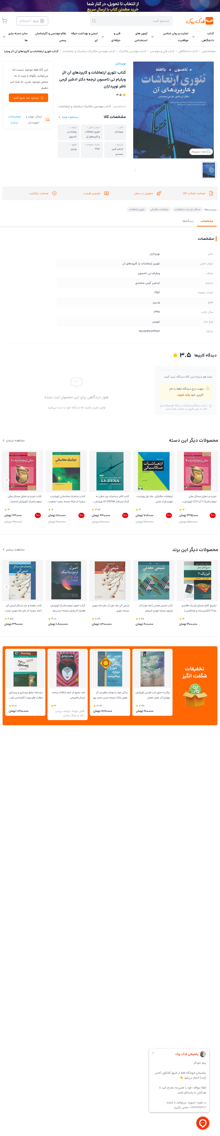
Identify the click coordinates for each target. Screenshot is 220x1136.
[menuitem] (203, 37)
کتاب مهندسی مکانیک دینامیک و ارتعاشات (84, 106)
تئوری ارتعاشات (137, 209)
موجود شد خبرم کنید (26, 98)
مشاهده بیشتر (15, 440)
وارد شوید (183, 395)
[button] (7, 480)
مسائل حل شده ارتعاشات (187, 209)
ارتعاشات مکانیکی (159, 209)
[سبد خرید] (4, 20)
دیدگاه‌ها (188, 221)
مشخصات (206, 221)
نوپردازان (120, 63)
